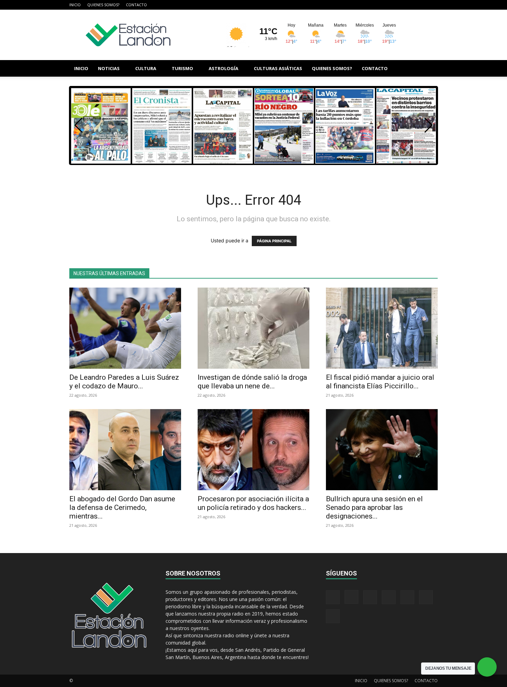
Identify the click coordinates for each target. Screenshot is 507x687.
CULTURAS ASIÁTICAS (278, 68)
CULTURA (145, 68)
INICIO (75, 4)
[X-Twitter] (410, 5)
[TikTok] (398, 5)
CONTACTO (136, 4)
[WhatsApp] (421, 5)
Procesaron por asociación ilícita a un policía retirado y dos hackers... (253, 503)
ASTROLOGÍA (223, 68)
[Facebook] (364, 5)
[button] (429, 69)
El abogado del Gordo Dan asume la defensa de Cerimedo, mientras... (122, 507)
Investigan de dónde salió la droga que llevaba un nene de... (252, 381)
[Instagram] (375, 5)
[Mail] (387, 5)
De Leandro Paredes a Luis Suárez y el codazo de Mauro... (124, 381)
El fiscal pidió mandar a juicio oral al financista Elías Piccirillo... (380, 381)
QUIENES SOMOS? (103, 4)
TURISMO (182, 68)
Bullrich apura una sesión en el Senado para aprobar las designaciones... (374, 507)
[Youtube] (432, 5)
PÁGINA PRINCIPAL (274, 241)
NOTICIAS (109, 68)
